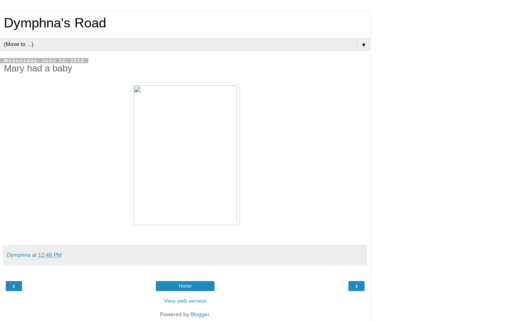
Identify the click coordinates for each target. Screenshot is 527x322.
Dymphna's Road (55, 22)
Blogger (200, 314)
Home (185, 286)
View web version (185, 301)
